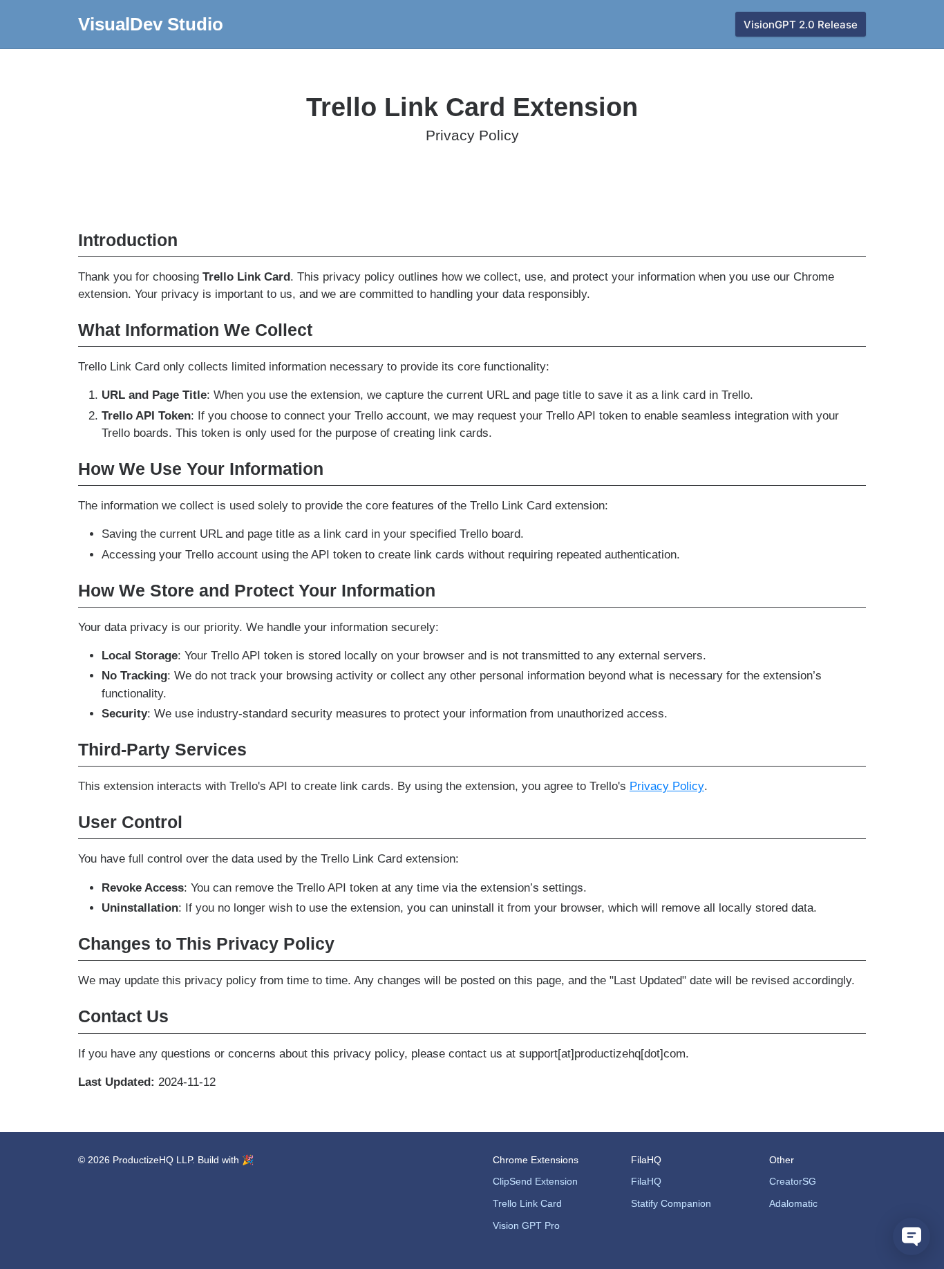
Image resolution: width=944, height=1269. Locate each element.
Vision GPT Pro (526, 1225)
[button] (911, 1236)
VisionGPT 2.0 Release (801, 24)
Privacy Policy (667, 786)
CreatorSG (792, 1181)
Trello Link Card (527, 1203)
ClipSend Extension (535, 1181)
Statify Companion (671, 1203)
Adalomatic (793, 1203)
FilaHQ (646, 1181)
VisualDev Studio (150, 24)
